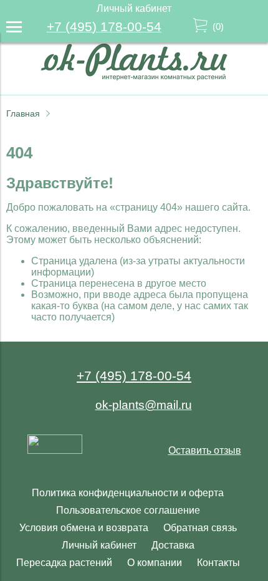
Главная (23, 113)
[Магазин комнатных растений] (134, 77)
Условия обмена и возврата (83, 527)
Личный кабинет (99, 545)
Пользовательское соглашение (128, 510)
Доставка (172, 545)
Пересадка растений (64, 562)
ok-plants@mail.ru (143, 404)
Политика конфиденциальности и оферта (128, 492)
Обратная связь (200, 527)
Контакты (218, 562)
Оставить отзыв (204, 450)
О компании (154, 562)
